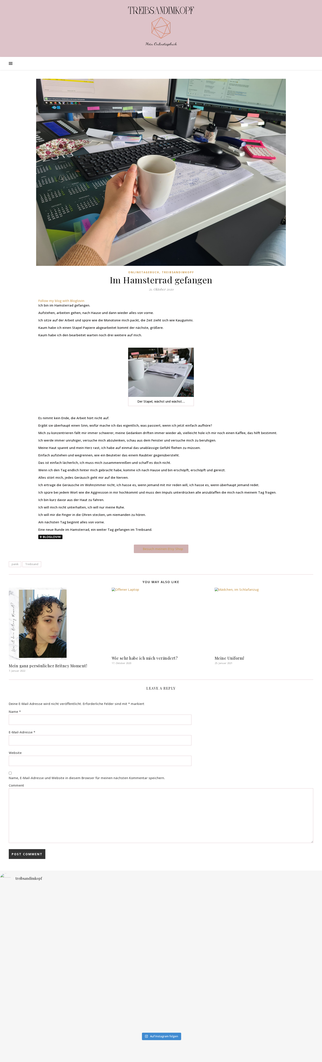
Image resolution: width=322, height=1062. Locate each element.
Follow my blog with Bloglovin (61, 300)
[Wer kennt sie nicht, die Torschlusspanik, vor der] (268, 921)
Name (15, 711)
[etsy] (164, 1054)
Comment (16, 785)
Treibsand (31, 564)
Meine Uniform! (229, 658)
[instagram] (158, 1054)
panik (15, 564)
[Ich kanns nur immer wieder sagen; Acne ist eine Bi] (161, 927)
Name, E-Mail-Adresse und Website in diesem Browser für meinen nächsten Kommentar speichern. (87, 778)
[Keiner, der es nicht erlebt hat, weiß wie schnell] (53, 917)
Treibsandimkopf (178, 272)
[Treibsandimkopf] (161, 23)
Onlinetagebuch (143, 272)
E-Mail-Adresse (22, 732)
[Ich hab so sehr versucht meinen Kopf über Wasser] (161, 984)
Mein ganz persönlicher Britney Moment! (48, 665)
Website (15, 752)
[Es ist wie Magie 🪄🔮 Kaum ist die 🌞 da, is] (53, 997)
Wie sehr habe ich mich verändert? (145, 658)
